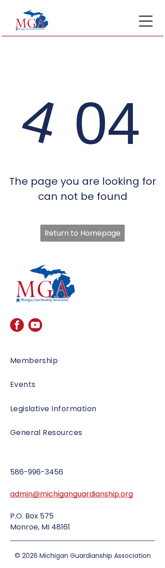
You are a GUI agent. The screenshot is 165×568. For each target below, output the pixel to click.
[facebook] (17, 326)
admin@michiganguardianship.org (71, 494)
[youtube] (35, 326)
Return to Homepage (82, 233)
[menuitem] (82, 364)
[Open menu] (146, 21)
